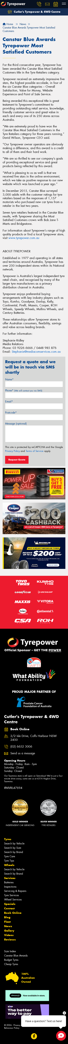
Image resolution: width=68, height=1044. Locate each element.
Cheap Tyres (11, 964)
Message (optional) (16, 423)
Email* (9, 401)
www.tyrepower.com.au (23, 238)
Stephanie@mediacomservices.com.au (36, 352)
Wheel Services (13, 899)
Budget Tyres (11, 960)
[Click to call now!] (39, 4)
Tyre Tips (9, 860)
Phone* (23, 390)
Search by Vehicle (14, 843)
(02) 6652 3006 (21, 747)
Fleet (7, 922)
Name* (9, 379)
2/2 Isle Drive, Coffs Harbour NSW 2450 (33, 738)
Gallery (9, 930)
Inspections (10, 886)
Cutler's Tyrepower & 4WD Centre (36, 12)
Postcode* (11, 412)
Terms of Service (34, 451)
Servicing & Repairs (15, 891)
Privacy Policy (12, 451)
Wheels (9, 865)
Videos (9, 935)
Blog (7, 917)
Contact (9, 908)
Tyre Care (9, 856)
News (8, 926)
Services (9, 878)
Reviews (10, 939)
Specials (9, 904)
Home (9, 24)
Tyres (7, 839)
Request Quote (16, 459)
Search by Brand (13, 852)
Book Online (12, 913)
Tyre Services (11, 895)
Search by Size (12, 848)
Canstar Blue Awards (16, 955)
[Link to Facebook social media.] (34, 1036)
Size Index (10, 951)
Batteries (9, 882)
